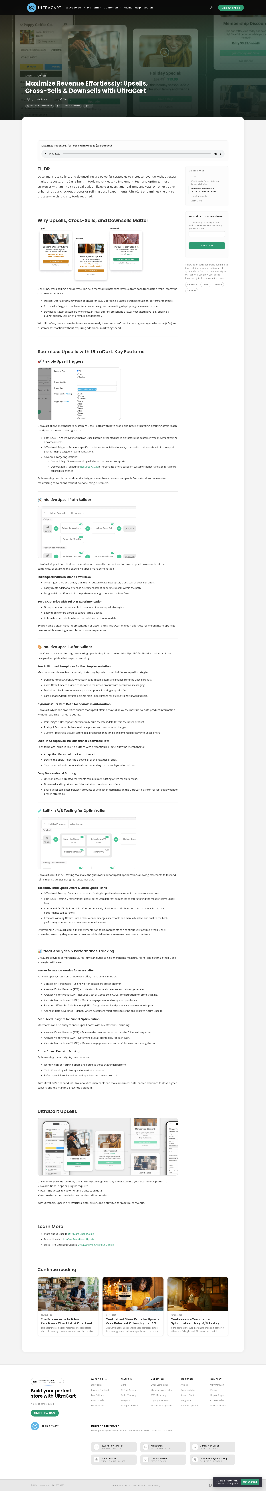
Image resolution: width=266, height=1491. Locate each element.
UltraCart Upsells (199, 196)
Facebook (192, 284)
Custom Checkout (100, 1390)
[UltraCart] (44, 7)
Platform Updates (189, 1405)
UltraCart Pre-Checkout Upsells (95, 1244)
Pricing (213, 1390)
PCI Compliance (218, 1405)
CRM (123, 1384)
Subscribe (207, 245)
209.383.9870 (58, 1485)
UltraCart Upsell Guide (80, 1234)
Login (210, 7)
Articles (28, 75)
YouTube (191, 290)
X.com (205, 284)
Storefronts (97, 1384)
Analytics (125, 1400)
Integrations (187, 1400)
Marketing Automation (162, 1390)
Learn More (196, 200)
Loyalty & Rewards (160, 1400)
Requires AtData (89, 466)
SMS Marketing (158, 1395)
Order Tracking (128, 1395)
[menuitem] (74, 7)
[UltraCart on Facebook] (210, 1485)
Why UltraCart (217, 1384)
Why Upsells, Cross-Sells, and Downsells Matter (205, 182)
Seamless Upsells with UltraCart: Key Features (203, 190)
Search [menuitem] (148, 7)
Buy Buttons (97, 1395)
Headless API (97, 1405)
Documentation (188, 1390)
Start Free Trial (44, 1413)
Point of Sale (97, 1400)
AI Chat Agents (128, 1390)
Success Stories (188, 1395)
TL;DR (193, 176)
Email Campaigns (159, 1384)
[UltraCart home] (44, 1426)
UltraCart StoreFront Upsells (78, 1239)
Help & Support (218, 1395)
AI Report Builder (129, 1405)
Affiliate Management (161, 1405)
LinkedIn (218, 284)
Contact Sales (217, 1400)
